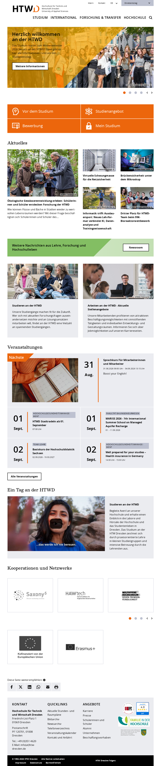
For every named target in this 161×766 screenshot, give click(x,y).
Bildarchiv (53, 719)
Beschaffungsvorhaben (97, 737)
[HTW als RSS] (120, 761)
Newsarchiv (54, 724)
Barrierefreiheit (53, 762)
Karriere (88, 711)
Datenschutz (36, 762)
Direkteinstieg (131, 3)
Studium (40, 17)
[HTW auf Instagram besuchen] (127, 761)
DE (112, 3)
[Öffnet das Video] (56, 524)
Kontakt (101, 3)
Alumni (87, 728)
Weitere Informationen (30, 66)
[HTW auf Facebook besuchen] (139, 761)
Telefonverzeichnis (58, 728)
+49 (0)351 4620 (26, 741)
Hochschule (135, 17)
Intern (90, 3)
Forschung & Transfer (100, 17)
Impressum (20, 762)
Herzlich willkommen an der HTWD (36, 36)
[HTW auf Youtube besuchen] (146, 761)
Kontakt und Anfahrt (59, 737)
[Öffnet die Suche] (151, 17)
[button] (44, 680)
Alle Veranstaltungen (24, 476)
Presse (87, 715)
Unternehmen (91, 733)
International (64, 17)
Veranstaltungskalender (61, 733)
